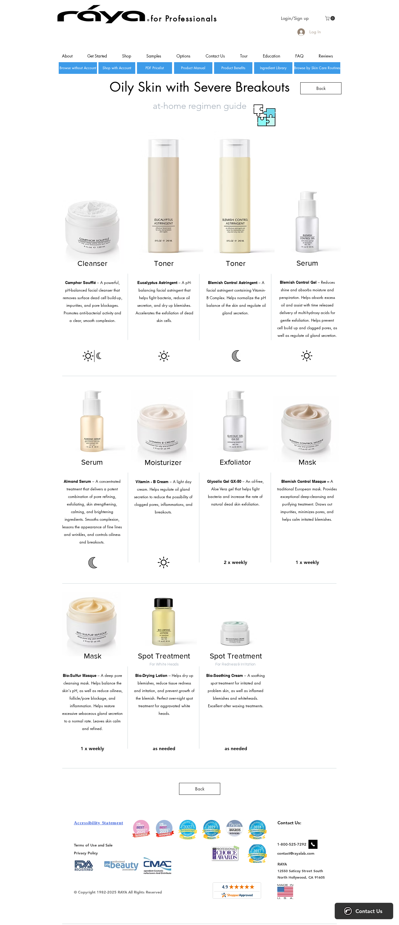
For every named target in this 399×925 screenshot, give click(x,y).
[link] (330, 18)
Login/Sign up (295, 18)
